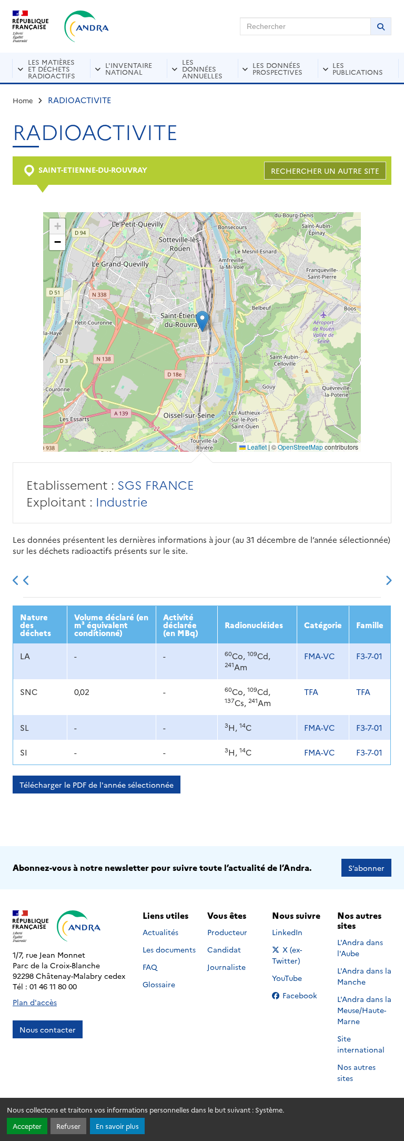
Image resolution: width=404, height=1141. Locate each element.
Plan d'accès (35, 1002)
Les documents (169, 949)
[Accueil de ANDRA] (86, 26)
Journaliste (226, 966)
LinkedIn (298, 932)
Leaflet (256, 446)
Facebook (303, 995)
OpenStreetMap (300, 446)
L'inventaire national (128, 68)
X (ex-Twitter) (299, 955)
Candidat (224, 949)
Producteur (227, 932)
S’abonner (366, 867)
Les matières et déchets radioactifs (51, 68)
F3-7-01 (369, 655)
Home (23, 100)
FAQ (150, 966)
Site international (361, 1044)
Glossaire (159, 984)
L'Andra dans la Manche (364, 976)
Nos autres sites (356, 1072)
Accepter (27, 1126)
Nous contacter (47, 1029)
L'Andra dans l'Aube (360, 947)
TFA (311, 691)
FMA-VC (319, 655)
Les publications (357, 68)
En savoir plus (117, 1126)
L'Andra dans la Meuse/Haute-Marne (364, 1010)
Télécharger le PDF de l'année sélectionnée (96, 784)
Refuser (68, 1126)
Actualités (160, 932)
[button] (202, 321)
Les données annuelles (202, 68)
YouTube (298, 978)
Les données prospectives (277, 68)
